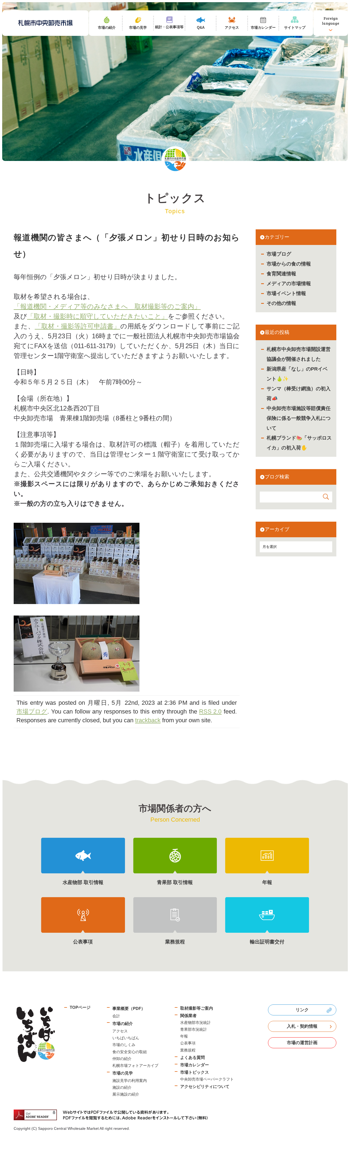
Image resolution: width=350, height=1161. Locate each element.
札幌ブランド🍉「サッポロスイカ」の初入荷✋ (299, 442)
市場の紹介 (122, 1023)
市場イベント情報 (286, 293)
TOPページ (80, 1007)
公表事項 (188, 1043)
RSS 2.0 (210, 711)
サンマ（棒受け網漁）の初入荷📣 (299, 393)
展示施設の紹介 (125, 1094)
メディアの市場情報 (289, 283)
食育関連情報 (281, 273)
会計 (116, 1016)
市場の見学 (122, 1073)
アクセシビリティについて (204, 1086)
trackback (148, 720)
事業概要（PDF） (128, 1008)
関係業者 (188, 1015)
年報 (184, 1036)
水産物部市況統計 (195, 1022)
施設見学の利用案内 (129, 1080)
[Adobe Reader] (113, 1115)
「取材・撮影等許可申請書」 (77, 326)
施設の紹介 (122, 1087)
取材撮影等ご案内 (196, 1008)
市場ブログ (279, 254)
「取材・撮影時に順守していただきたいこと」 (97, 316)
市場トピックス (194, 1072)
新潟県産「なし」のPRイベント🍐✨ (297, 374)
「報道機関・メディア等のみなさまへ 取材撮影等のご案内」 (107, 306)
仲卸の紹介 (122, 1058)
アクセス (120, 1031)
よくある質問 (192, 1057)
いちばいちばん (125, 1038)
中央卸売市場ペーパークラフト (207, 1079)
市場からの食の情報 (289, 264)
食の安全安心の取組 (129, 1052)
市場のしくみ (123, 1044)
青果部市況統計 (193, 1029)
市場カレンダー (194, 1064)
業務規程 (188, 1050)
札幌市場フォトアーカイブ (135, 1065)
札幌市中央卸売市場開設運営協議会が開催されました (299, 354)
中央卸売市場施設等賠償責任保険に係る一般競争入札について (299, 418)
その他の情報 (281, 303)
